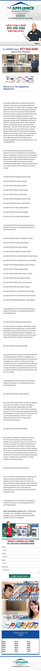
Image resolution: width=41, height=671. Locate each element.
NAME (3, 547)
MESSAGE (5, 567)
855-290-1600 (16, 28)
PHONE (4, 553)
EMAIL (3, 560)
